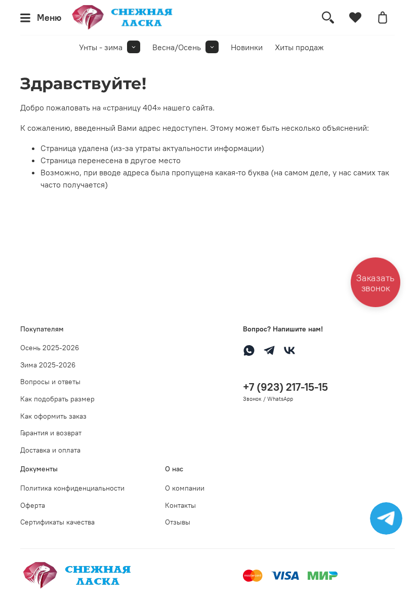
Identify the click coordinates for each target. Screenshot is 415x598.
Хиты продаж (299, 47)
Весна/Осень (176, 47)
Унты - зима (100, 47)
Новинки (247, 47)
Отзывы (177, 522)
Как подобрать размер (57, 398)
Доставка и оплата (50, 450)
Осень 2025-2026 (49, 347)
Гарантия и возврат (50, 432)
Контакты (180, 505)
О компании (184, 488)
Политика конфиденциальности (72, 488)
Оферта (32, 505)
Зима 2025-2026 (47, 364)
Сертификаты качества (57, 522)
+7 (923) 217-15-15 (285, 387)
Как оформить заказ (53, 416)
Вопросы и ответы (50, 381)
